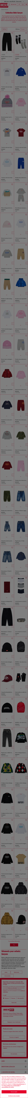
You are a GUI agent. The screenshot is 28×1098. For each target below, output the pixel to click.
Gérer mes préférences (18, 1084)
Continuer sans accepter (14, 1095)
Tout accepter (14, 1091)
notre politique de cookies (8, 1087)
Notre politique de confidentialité (11, 1085)
